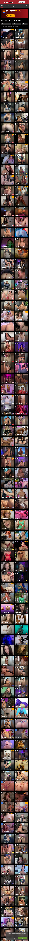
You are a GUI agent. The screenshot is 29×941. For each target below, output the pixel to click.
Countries (18, 24)
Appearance (7, 24)
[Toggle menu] (2, 2)
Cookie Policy (17, 935)
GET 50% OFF (10, 15)
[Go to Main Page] (9, 2)
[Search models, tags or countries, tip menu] (26, 6)
